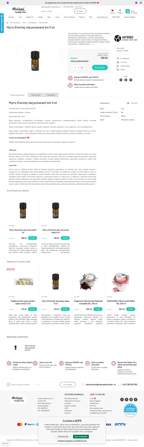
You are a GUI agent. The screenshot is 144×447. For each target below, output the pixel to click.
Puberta (82, 17)
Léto (20, 17)
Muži (90, 17)
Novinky (11, 17)
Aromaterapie (32, 22)
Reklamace (68, 411)
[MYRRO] (125, 44)
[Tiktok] (135, 399)
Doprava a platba (70, 406)
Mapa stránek (132, 440)
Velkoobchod (94, 403)
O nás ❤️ (93, 398)
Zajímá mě (29, 17)
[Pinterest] (126, 399)
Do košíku (100, 67)
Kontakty (68, 403)
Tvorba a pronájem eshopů (108, 440)
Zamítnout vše (63, 436)
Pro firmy (93, 406)
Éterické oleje (43, 22)
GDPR (66, 408)
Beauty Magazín (129, 17)
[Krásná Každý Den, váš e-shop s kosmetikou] (7, 22)
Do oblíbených (124, 58)
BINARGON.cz (122, 440)
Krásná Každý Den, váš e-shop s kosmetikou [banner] (19, 10)
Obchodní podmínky (71, 398)
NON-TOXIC (116, 17)
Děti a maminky (69, 17)
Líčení (57, 17)
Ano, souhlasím (81, 436)
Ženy (49, 17)
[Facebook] (122, 399)
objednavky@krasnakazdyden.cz (51, 7)
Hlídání (122, 69)
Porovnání (123, 62)
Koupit (32, 238)
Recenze (68, 413)
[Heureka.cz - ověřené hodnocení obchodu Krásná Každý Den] (130, 416)
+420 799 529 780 (68, 7)
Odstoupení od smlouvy (72, 401)
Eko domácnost (102, 17)
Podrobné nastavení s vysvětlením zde (72, 441)
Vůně (24, 22)
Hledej (81, 11)
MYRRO (125, 51)
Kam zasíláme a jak (96, 408)
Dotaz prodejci (125, 66)
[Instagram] (131, 399)
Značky (40, 17)
